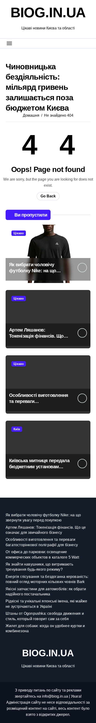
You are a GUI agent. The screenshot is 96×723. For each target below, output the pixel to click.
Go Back (48, 196)
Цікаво (19, 233)
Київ (17, 429)
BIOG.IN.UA (48, 12)
